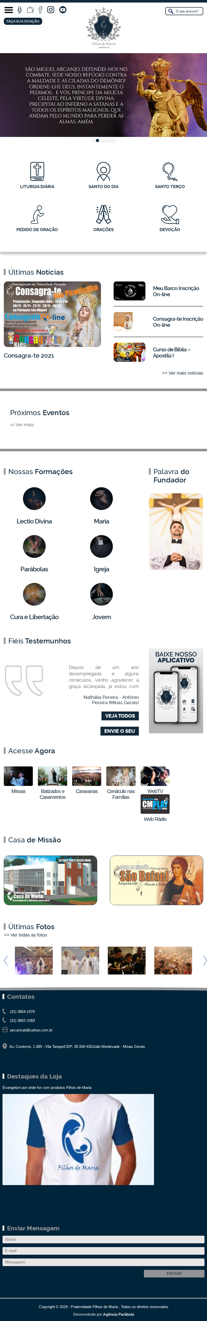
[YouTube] (62, 9)
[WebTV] (30, 9)
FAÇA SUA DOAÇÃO (23, 21)
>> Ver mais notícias (182, 373)
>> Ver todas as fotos (25, 935)
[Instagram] (50, 9)
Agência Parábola (118, 1314)
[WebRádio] (19, 9)
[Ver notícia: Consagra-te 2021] (52, 314)
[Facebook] (40, 9)
